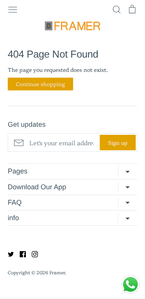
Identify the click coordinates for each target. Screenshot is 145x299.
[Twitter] (8, 253)
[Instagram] (32, 253)
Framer (57, 272)
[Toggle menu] (13, 9)
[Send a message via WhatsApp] (130, 284)
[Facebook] (20, 253)
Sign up (118, 142)
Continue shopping (40, 84)
